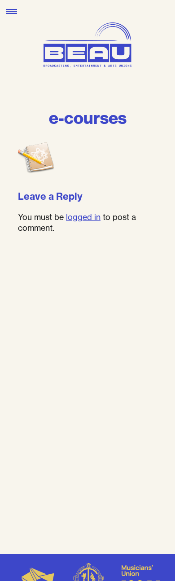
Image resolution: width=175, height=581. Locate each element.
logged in (83, 217)
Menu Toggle (11, 11)
